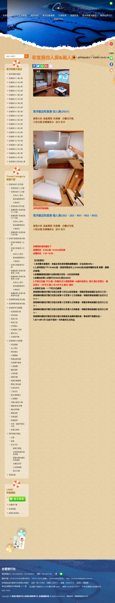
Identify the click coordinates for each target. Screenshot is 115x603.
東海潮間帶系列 (19, 199)
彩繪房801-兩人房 (16, 145)
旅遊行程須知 (14, 513)
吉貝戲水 (14, 326)
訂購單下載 (13, 505)
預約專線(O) (6, 574)
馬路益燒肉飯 (16, 359)
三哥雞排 (14, 398)
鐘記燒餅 (14, 370)
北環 (12, 437)
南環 (12, 441)
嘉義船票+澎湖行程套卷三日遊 (18, 277)
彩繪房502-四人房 (16, 99)
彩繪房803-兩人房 (16, 153)
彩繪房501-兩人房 (16, 95)
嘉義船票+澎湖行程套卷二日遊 (18, 272)
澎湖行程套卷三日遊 (17, 249)
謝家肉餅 (14, 413)
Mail (67, 578)
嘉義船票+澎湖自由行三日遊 (18, 216)
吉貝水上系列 (18, 195)
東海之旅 (14, 322)
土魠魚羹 (14, 373)
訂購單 (111, 53)
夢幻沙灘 (16, 471)
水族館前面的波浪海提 (19, 453)
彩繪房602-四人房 (16, 116)
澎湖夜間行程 (16, 311)
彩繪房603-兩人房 (16, 120)
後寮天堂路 (17, 448)
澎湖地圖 (12, 509)
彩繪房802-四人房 (16, 149)
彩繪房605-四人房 (16, 124)
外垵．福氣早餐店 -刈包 (18, 425)
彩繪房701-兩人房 (16, 128)
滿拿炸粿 (14, 377)
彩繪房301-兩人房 (16, 78)
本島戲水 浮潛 (16, 329)
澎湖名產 (12, 475)
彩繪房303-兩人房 (16, 86)
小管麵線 (14, 355)
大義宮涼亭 (17, 463)
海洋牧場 (14, 315)
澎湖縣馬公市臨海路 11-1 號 (16, 586)
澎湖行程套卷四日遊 (17, 266)
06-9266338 (17, 574)
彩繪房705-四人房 (16, 141)
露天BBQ (14, 333)
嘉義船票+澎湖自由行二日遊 (18, 211)
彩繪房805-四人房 (16, 157)
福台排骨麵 (15, 409)
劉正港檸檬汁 (16, 395)
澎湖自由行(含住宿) (16, 184)
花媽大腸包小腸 (17, 402)
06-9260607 (29, 574)
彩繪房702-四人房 (16, 132)
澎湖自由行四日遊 (17, 206)
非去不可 (14, 445)
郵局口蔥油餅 (16, 384)
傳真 (38, 574)
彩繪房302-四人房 (16, 82)
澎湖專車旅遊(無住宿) (17, 303)
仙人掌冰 (14, 348)
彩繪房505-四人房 (16, 107)
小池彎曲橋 (17, 467)
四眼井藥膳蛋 (16, 380)
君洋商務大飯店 (15, 74)
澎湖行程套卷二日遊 (17, 243)
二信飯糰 (14, 366)
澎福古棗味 (15, 430)
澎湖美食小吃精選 (15, 341)
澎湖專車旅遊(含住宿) (17, 299)
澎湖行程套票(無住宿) (17, 238)
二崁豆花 (14, 391)
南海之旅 (14, 319)
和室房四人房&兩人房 (17, 161)
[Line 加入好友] (16, 499)
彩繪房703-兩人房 (16, 136)
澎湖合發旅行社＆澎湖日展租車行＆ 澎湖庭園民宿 (57, 7)
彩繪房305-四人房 (16, 91)
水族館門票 (15, 337)
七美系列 (16, 202)
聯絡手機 (5, 578)
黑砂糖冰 (14, 352)
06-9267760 (47, 574)
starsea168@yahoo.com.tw (81, 578)
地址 (3, 586)
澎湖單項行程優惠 (15, 308)
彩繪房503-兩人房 (16, 103)
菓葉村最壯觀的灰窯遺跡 (19, 459)
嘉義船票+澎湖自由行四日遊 (18, 233)
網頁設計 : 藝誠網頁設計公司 (77, 596)
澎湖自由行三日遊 (17, 192)
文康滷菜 (14, 416)
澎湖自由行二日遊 (17, 188)
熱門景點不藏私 (15, 433)
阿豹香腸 (14, 344)
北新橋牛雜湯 (16, 362)
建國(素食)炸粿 (16, 406)
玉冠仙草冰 (15, 388)
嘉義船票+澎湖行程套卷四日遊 (18, 294)
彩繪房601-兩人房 (16, 111)
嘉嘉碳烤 (14, 420)
